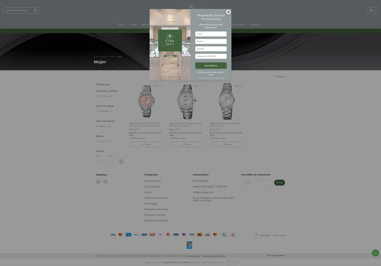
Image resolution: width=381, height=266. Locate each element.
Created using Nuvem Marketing (211, 78)
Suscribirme (211, 65)
